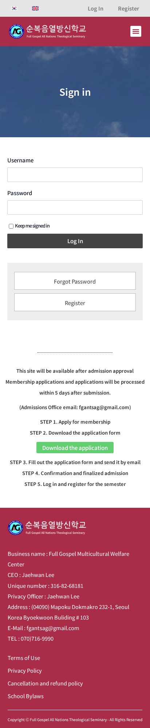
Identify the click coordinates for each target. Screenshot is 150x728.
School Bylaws (26, 696)
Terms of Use (24, 657)
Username (20, 160)
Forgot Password (75, 281)
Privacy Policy (25, 670)
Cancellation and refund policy (45, 683)
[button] (135, 31)
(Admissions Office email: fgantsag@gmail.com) (75, 407)
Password (19, 193)
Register (128, 8)
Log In (95, 8)
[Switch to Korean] (14, 8)
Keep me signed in (32, 225)
